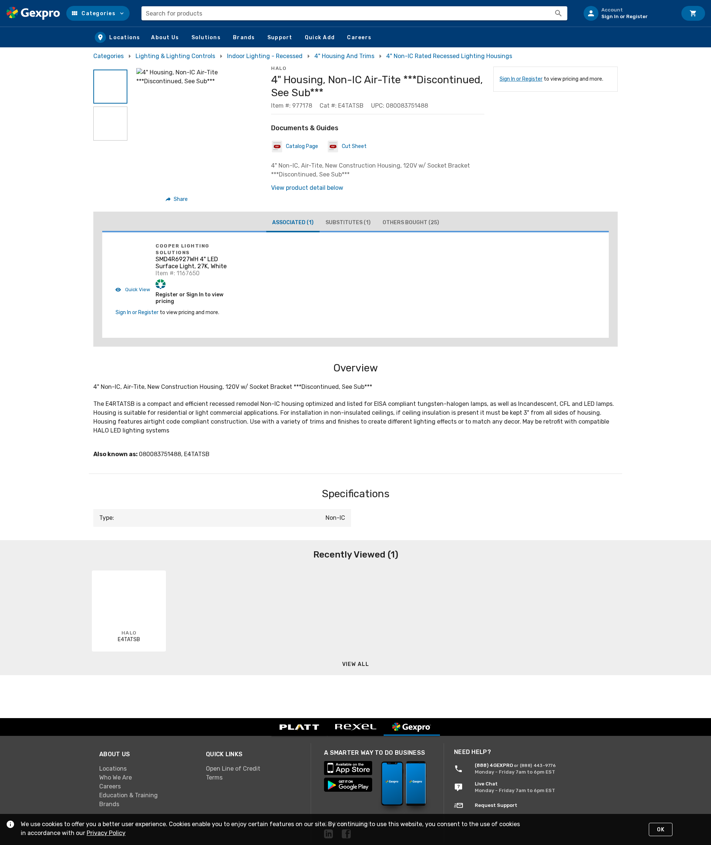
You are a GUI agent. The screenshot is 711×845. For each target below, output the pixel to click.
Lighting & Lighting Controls (175, 56)
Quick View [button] (137, 289)
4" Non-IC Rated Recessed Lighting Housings (449, 56)
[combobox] (354, 13)
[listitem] (627, 13)
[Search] (558, 13)
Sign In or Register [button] (137, 312)
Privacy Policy (106, 832)
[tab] (293, 223)
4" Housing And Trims (344, 56)
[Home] (33, 13)
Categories (108, 56)
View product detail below (307, 187)
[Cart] (693, 13)
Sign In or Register (521, 79)
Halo (278, 68)
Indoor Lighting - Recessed (265, 56)
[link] (146, 768)
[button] (98, 13)
